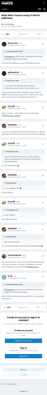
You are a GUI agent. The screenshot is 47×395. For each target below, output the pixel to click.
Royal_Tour (13, 43)
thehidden (12, 125)
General (19, 26)
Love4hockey (9, 24)
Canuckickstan (14, 255)
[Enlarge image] (9, 56)
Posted (16, 45)
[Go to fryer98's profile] (4, 107)
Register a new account (23, 341)
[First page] (3, 34)
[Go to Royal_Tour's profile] (4, 44)
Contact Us (23, 391)
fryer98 (11, 106)
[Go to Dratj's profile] (4, 277)
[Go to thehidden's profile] (4, 126)
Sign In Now (23, 356)
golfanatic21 (13, 72)
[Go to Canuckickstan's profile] (4, 256)
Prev (7, 34)
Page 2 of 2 (23, 34)
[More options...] (43, 44)
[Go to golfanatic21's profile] (4, 73)
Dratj (10, 276)
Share (24, 370)
